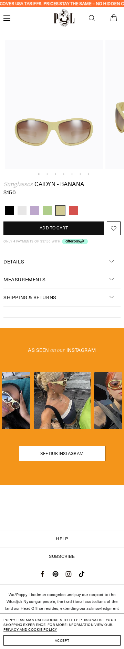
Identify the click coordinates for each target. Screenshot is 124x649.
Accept (62, 640)
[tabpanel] (53, 104)
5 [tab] (72, 174)
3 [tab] (55, 174)
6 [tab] (80, 174)
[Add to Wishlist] (114, 228)
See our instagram (61, 453)
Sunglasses (18, 184)
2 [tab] (47, 174)
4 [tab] (63, 174)
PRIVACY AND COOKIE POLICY (30, 629)
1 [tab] (38, 174)
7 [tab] (88, 174)
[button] (92, 18)
